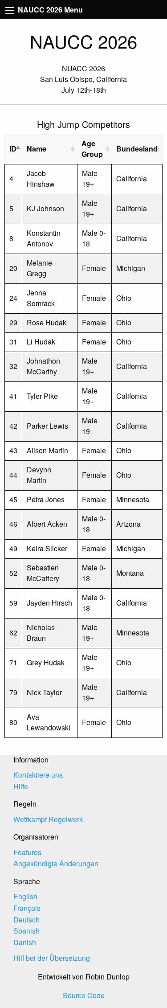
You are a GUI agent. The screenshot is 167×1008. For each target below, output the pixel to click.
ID (12, 148)
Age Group (92, 148)
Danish (24, 942)
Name (36, 148)
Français (27, 908)
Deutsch (26, 919)
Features (27, 852)
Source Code (84, 995)
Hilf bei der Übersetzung (51, 958)
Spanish (26, 931)
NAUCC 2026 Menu (49, 9)
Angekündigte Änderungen (55, 863)
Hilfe (20, 786)
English (25, 896)
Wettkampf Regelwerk (48, 819)
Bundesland (137, 148)
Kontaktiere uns (38, 775)
